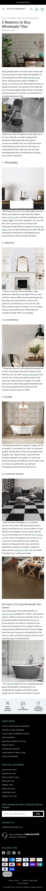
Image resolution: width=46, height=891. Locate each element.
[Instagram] (8, 852)
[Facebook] (3, 852)
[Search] (31, 9)
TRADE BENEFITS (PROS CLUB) (13, 752)
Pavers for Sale (8, 788)
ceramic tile (12, 217)
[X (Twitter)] (19, 852)
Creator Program (10, 756)
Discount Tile (8, 781)
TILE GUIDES (11, 18)
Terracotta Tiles (9, 796)
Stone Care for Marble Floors (15, 734)
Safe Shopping (8, 737)
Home (4, 18)
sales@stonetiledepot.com (12, 827)
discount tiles (8, 614)
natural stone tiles (30, 374)
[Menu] (3, 9)
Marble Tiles (7, 785)
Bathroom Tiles (9, 773)
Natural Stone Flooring (13, 730)
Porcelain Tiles (9, 792)
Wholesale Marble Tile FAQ (14, 741)
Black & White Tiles (10, 777)
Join (38, 814)
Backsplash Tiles (9, 770)
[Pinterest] (14, 852)
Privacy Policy (8, 745)
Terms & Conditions (30, 881)
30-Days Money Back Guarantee (16, 726)
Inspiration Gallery (11, 749)
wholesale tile (34, 77)
